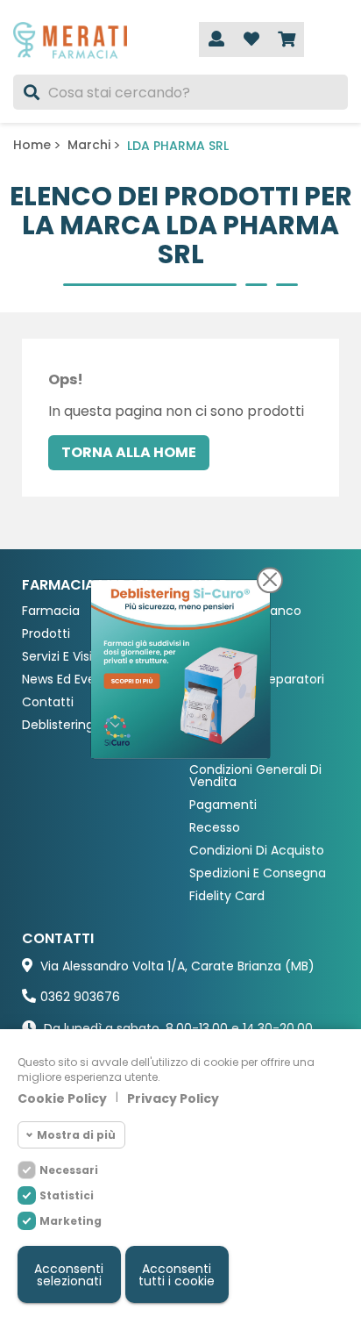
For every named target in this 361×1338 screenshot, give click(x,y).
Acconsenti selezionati (68, 1275)
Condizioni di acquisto (256, 850)
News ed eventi (66, 679)
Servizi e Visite (63, 656)
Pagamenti (223, 805)
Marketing (70, 1220)
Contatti (48, 702)
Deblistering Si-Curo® (86, 725)
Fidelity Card (227, 896)
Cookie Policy (62, 1098)
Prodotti (46, 633)
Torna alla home (128, 452)
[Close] (269, 580)
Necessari (68, 1170)
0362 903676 (80, 996)
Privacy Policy (173, 1098)
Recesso (214, 827)
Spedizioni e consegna (257, 873)
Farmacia (51, 611)
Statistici (66, 1195)
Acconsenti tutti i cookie (176, 1275)
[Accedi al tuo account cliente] (216, 39)
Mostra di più (76, 1134)
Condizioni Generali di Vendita (255, 776)
